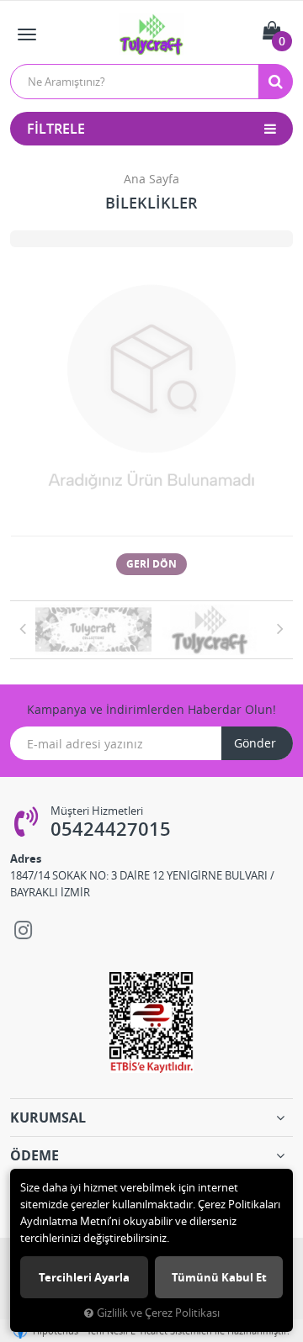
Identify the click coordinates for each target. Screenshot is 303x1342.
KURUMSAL (48, 1117)
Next (280, 628)
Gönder (255, 743)
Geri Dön (151, 564)
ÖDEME (34, 1155)
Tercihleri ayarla (84, 1277)
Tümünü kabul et (219, 1277)
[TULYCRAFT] (93, 630)
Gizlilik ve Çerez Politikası (158, 1313)
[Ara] (275, 81)
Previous (22, 628)
